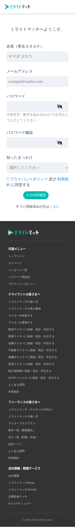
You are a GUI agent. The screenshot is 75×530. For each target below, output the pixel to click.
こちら (54, 206)
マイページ (15, 263)
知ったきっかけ (19, 158)
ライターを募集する (20, 322)
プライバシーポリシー (29, 179)
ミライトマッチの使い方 (23, 301)
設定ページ (15, 444)
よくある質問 (16, 384)
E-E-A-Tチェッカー (19, 503)
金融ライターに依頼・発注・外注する (31, 343)
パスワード (15, 96)
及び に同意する (37, 182)
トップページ (16, 256)
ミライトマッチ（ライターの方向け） (31, 409)
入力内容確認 (36, 195)
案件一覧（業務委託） (21, 430)
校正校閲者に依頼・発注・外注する (30, 371)
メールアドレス (19, 71)
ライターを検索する (20, 315)
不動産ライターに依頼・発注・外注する (32, 350)
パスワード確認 (19, 133)
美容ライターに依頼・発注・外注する (31, 364)
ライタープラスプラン (21, 423)
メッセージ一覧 (17, 270)
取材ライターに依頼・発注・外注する (31, 329)
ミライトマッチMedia (21, 482)
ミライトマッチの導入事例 (24, 308)
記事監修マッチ (17, 496)
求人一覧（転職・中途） (23, 437)
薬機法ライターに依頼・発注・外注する (32, 357)
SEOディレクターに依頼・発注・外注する (33, 377)
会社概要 (13, 475)
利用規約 (13, 391)
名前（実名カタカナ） (25, 46)
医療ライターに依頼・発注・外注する (31, 336)
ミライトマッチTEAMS (22, 489)
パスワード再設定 (19, 277)
